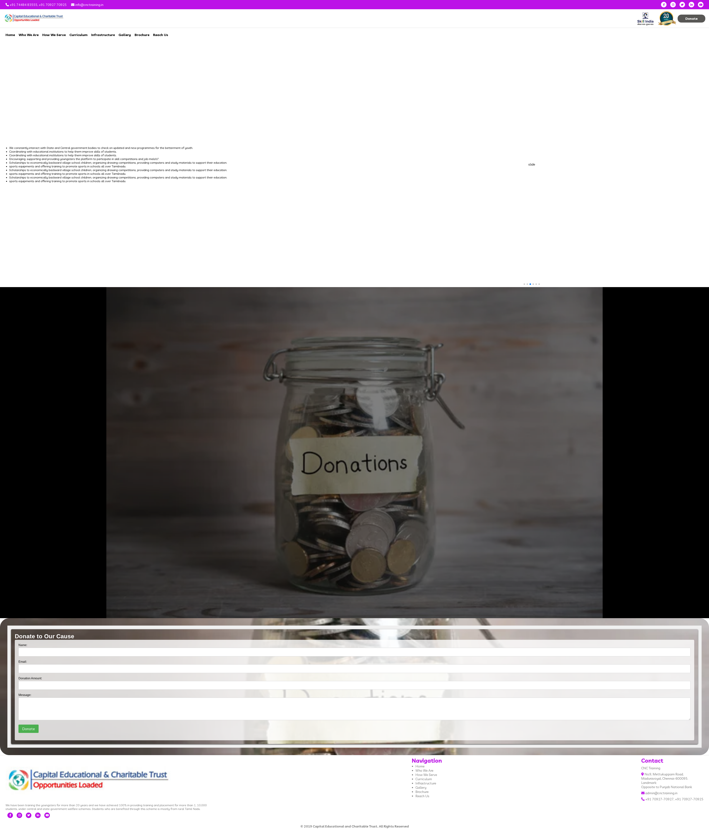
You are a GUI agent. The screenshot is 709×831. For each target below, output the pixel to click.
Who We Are (29, 35)
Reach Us (160, 35)
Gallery (125, 35)
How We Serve (54, 35)
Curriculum (78, 35)
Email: (22, 661)
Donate (691, 18)
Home (10, 35)
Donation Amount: (30, 678)
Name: (22, 645)
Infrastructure (103, 35)
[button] (704, 164)
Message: (24, 695)
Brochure (142, 35)
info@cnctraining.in (88, 5)
